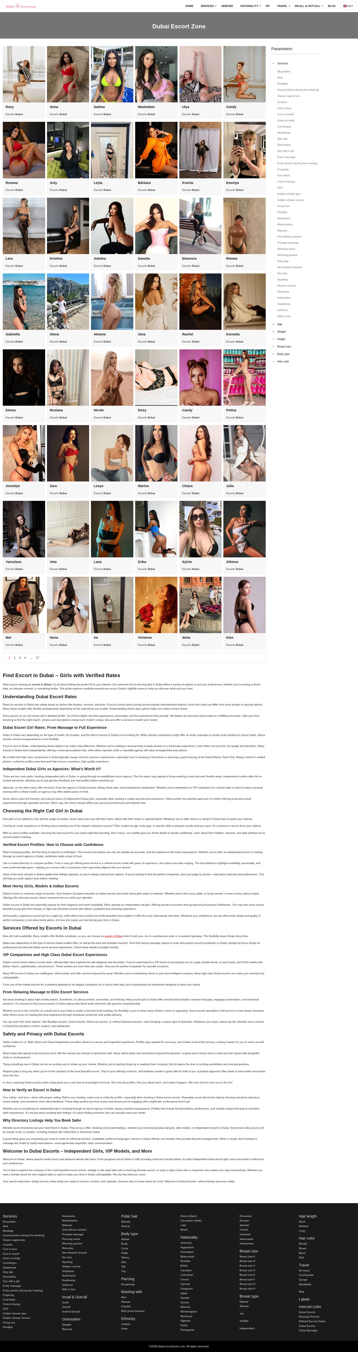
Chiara (187, 486)
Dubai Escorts (307, 1312)
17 (37, 657)
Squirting (67, 1261)
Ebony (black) (188, 1216)
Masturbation (70, 1220)
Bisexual (67, 1329)
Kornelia (233, 334)
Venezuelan (246, 1238)
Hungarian (186, 1288)
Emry (142, 410)
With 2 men (69, 1289)
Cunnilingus (10, 1262)
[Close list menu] (273, 63)
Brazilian (185, 1260)
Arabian (125, 1324)
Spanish (244, 1225)
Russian (244, 1220)
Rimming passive (72, 1243)
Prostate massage (73, 1234)
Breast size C (247, 1265)
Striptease (68, 1271)
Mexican (185, 1306)
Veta (53, 562)
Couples (7, 1244)
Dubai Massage (308, 1330)
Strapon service (71, 1266)
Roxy (10, 107)
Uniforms (67, 1284)
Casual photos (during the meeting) (24, 1235)
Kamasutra (68, 1216)
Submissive (69, 1275)
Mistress (67, 1225)
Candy (231, 107)
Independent (247, 1328)
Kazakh (184, 1297)
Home (189, 5)
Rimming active (71, 1238)
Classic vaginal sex (14, 1239)
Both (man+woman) (133, 1310)
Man (123, 1297)
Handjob (8, 1327)
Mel (8, 637)
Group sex (9, 1322)
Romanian (246, 1216)
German (185, 1283)
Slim (123, 1262)
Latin (183, 1225)
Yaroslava (13, 562)
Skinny (125, 1257)
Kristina (56, 258)
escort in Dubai (114, 936)
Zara (53, 486)
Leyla (98, 183)
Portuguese (187, 1329)
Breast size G (247, 1283)
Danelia (144, 258)
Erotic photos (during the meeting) (23, 1290)
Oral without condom (74, 1229)
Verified (227, 5)
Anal (5, 1226)
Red (301, 1257)
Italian (184, 1293)
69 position (9, 1221)
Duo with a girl (11, 1281)
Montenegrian (188, 1311)
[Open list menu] (273, 324)
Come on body (11, 1258)
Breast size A (247, 1256)
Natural (125, 1226)
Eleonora (189, 258)
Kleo (229, 637)
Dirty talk (8, 1271)
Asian (124, 1328)
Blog (332, 5)
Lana (98, 562)
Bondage (8, 1230)
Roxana (12, 183)
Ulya (185, 107)
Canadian (186, 1270)
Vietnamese (247, 1243)
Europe (303, 1279)
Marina (143, 486)
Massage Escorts (309, 1316)
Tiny (123, 1271)
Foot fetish (9, 1299)
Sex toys (67, 1257)
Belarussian (187, 1256)
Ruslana (56, 410)
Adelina (100, 258)
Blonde (303, 1243)
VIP (268, 5)
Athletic (125, 1239)
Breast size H (247, 1288)
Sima (186, 637)
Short (302, 1221)
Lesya (98, 486)
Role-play (67, 1248)
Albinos (232, 562)
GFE (5, 1308)
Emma (11, 410)
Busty (124, 1243)
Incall (65, 1302)
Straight (66, 1324)
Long (302, 1230)
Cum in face (10, 1249)
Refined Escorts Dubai (312, 1321)
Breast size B (247, 1260)
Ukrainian (245, 1234)
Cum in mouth (11, 1253)
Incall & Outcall (71, 1311)
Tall (123, 1266)
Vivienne (145, 637)
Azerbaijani (187, 1251)
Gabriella (13, 334)
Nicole (99, 410)
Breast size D (247, 1270)
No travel (304, 1270)
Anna (54, 107)
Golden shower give (14, 1313)
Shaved (125, 1221)
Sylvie (187, 562)
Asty (53, 183)
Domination (9, 1276)
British (184, 1265)
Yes (242, 1313)
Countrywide (306, 1274)
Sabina (99, 107)
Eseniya (232, 183)
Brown (302, 1248)
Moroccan (186, 1316)
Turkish (244, 1229)
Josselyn (13, 486)
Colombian (186, 1274)
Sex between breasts (74, 1252)
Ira (96, 637)
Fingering (8, 1294)
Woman (125, 1301)
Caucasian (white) (191, 1220)
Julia (230, 486)
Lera (9, 258)
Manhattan (146, 107)
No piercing (128, 1284)
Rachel (187, 334)
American (186, 1242)
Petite (124, 1252)
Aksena (100, 334)
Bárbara (144, 183)
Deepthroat (9, 1267)
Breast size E (247, 1274)
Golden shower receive (16, 1317)
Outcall (66, 1306)
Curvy (124, 1248)
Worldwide (305, 1284)
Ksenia (187, 183)
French (184, 1279)
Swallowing (68, 1280)
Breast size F (247, 1279)
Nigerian (185, 1320)
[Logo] (21, 6)
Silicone (244, 1306)
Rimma (231, 258)
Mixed (184, 1229)
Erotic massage (12, 1285)
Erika (142, 562)
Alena (54, 334)
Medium (303, 1226)
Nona (54, 637)
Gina (141, 334)
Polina (231, 410)
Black (302, 1252)
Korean (184, 1302)
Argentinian (187, 1247)
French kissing (11, 1304)
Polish (184, 1325)
